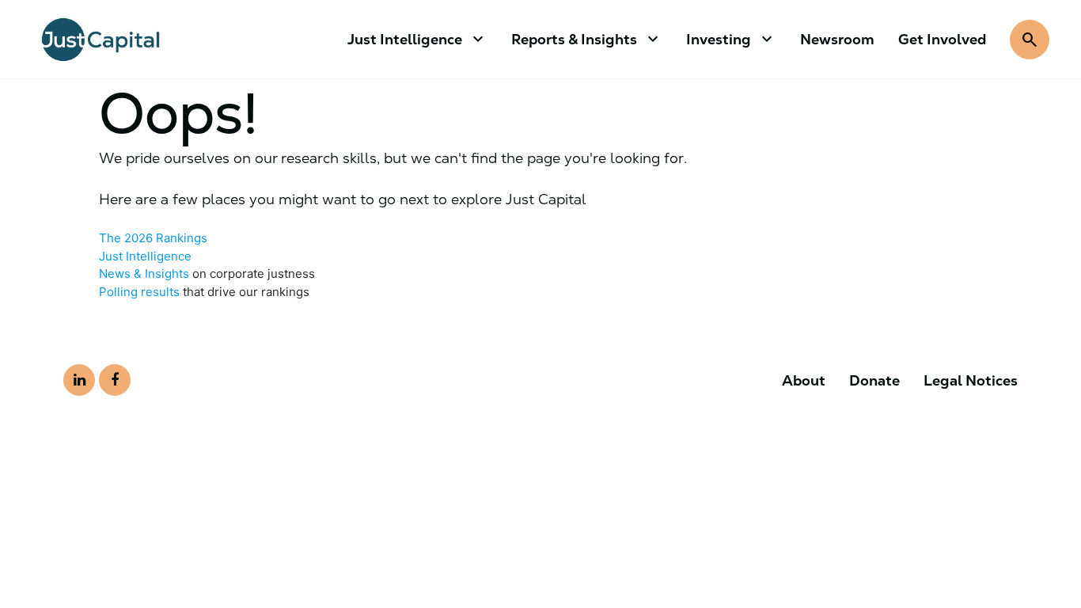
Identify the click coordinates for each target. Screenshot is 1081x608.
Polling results (139, 291)
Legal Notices (971, 380)
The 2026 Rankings (153, 237)
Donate (874, 380)
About (803, 380)
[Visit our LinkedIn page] (79, 380)
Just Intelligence (145, 256)
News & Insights (144, 273)
